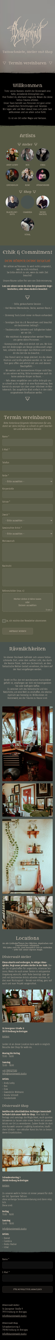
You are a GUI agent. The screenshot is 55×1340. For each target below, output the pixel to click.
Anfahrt (5, 1036)
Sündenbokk (10, 1098)
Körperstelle (8, 488)
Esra (6, 1089)
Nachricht (6, 565)
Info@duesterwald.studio (14, 1073)
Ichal (6, 1247)
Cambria (8, 1241)
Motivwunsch (8, 541)
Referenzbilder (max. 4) (27, 600)
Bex (5, 1086)
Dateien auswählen (27, 605)
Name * (5, 436)
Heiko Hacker (10, 1244)
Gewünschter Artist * (12, 527)
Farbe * (5, 475)
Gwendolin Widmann (14, 1092)
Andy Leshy (9, 1083)
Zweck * (5, 514)
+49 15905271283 (9, 1070)
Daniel (7, 1238)
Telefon (5, 462)
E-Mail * (6, 449)
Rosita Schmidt (11, 1095)
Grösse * (6, 501)
